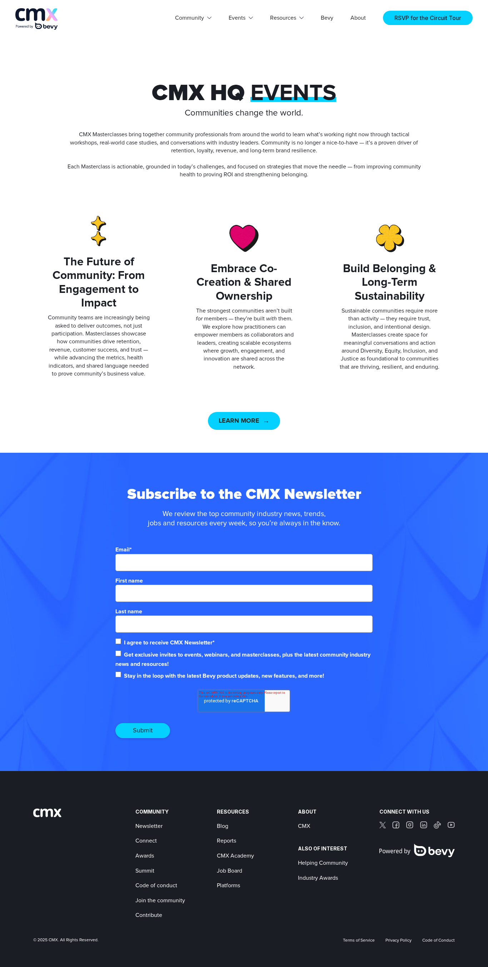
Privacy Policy (398, 940)
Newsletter (149, 826)
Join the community (160, 900)
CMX (304, 826)
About (358, 18)
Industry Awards (318, 878)
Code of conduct (156, 885)
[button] (193, 18)
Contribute (148, 915)
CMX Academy (235, 856)
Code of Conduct (438, 940)
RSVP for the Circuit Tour (427, 17)
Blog (222, 826)
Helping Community (323, 863)
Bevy (327, 18)
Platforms (228, 885)
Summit (144, 871)
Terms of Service (359, 940)
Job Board (229, 871)
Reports (226, 841)
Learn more (239, 421)
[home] (36, 19)
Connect (146, 841)
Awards (144, 856)
